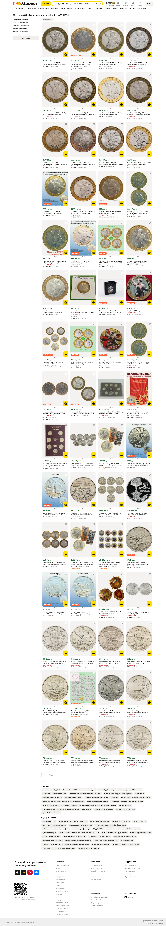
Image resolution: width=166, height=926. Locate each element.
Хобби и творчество (62, 891)
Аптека (58, 885)
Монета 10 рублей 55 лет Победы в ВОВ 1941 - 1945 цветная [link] (110, 363)
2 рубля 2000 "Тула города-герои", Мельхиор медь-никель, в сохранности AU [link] (83, 761)
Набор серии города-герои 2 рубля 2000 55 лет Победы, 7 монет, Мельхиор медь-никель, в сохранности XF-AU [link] (111, 514)
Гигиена (58, 874)
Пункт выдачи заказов (131, 874)
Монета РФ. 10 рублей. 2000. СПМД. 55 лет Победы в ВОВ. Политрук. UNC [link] (138, 212)
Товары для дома (61, 882)
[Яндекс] (161, 923)
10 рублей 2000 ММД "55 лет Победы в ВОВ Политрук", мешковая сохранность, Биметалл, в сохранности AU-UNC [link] (139, 163)
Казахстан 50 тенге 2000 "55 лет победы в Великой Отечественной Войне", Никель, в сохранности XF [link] (82, 514)
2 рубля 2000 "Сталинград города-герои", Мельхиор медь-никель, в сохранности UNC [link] (110, 761)
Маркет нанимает (130, 877)
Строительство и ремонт (63, 908)
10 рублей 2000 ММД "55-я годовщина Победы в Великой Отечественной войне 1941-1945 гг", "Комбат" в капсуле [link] (82, 262)
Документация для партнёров (100, 903)
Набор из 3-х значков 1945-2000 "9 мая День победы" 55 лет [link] (110, 612)
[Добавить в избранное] (66, 24)
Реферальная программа (132, 868)
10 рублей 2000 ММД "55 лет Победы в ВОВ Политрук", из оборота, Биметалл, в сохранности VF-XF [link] (111, 64)
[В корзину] (66, 54)
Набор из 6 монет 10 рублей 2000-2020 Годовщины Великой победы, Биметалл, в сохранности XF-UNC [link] (54, 563)
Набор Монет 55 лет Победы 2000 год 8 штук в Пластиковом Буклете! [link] (111, 412)
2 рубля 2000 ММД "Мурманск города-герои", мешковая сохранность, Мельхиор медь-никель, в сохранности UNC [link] (55, 712)
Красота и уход (60, 888)
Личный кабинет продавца (99, 897)
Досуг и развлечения (62, 865)
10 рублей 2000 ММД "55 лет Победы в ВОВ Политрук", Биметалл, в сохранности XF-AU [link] (83, 212)
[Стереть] (100, 4)
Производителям (129, 871)
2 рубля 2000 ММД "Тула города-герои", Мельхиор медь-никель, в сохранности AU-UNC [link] (109, 712)
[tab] (18, 9)
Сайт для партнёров (97, 906)
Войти (149, 4)
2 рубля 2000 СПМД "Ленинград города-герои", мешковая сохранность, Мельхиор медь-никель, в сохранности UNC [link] (55, 761)
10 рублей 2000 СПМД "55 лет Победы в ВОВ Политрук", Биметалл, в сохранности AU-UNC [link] (55, 163)
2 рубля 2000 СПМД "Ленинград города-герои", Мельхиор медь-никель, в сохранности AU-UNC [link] (109, 662)
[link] (51, 789)
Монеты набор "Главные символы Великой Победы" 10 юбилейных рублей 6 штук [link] (137, 413)
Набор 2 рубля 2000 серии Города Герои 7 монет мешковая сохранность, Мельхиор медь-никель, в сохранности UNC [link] (83, 464)
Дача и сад (59, 894)
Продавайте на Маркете (98, 900)
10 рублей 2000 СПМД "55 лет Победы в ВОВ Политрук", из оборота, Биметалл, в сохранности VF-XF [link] (55, 64)
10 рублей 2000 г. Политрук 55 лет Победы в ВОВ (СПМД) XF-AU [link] (82, 63)
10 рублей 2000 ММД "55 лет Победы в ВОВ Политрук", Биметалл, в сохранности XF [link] (139, 64)
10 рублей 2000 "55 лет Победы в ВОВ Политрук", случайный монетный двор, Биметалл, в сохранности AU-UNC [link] (111, 163)
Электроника (60, 877)
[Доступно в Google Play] (23, 874)
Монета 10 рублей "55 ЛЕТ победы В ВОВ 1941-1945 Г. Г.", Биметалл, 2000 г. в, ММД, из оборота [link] (110, 262)
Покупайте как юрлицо (98, 871)
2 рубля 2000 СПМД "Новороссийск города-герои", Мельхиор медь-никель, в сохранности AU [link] (138, 662)
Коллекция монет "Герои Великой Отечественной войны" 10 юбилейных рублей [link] (111, 311)
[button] (48, 19)
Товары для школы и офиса (64, 900)
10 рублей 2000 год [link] (133, 311)
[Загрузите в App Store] (17, 874)
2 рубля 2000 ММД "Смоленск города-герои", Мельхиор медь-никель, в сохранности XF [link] (137, 563)
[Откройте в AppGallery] (30, 874)
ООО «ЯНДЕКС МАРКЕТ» (156, 921)
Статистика (8, 922)
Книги (57, 897)
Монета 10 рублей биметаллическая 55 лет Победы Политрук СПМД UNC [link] (82, 311)
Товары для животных (62, 905)
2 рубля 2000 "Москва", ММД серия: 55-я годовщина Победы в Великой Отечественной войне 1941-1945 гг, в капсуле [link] (54, 514)
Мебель (58, 868)
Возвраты (94, 877)
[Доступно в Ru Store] (36, 874)
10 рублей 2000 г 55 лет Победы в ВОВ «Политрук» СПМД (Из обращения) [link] (110, 212)
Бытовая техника (61, 871)
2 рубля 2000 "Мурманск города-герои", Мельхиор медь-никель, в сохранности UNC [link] (137, 712)
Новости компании (130, 865)
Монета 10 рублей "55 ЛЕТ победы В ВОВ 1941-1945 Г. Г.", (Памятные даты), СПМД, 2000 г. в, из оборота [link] (83, 363)
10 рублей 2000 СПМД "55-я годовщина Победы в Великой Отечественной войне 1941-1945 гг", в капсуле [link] (55, 212)
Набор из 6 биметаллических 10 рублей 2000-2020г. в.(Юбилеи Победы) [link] (53, 363)
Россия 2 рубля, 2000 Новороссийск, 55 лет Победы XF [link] (138, 613)
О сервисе (94, 874)
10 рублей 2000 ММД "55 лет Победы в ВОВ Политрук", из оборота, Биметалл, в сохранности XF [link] (55, 114)
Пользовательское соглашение (24, 922)
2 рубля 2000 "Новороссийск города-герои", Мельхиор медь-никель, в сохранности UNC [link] (55, 662)
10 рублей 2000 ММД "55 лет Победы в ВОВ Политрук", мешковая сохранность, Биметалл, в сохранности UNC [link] (111, 114)
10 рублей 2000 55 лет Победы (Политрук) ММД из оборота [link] (137, 262)
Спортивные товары (62, 903)
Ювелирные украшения (63, 914)
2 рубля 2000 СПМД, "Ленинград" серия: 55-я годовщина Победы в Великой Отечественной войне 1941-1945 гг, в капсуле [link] (54, 613)
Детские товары (61, 911)
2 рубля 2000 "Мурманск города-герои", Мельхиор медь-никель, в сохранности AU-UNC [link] (137, 761)
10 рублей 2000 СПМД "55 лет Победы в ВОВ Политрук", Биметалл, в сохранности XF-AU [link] (83, 114)
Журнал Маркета (96, 879)
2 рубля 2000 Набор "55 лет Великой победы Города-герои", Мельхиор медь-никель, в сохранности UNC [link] (55, 464)
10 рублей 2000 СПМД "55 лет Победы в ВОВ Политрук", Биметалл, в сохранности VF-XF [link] (139, 114)
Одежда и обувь (61, 879)
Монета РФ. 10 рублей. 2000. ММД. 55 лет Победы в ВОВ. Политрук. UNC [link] (139, 363)
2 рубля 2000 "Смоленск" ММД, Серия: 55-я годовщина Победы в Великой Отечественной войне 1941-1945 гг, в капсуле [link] (82, 613)
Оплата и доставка (96, 868)
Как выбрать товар (96, 865)
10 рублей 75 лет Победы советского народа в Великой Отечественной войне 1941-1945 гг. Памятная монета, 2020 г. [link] (110, 464)
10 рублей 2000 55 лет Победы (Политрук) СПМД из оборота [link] (53, 311)
